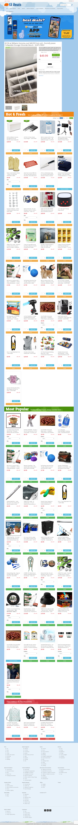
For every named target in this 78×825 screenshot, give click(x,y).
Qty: (40, 59)
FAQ (25, 811)
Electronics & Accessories (45, 767)
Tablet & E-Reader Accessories (48, 774)
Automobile (27, 769)
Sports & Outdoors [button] (30, 8)
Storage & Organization (47, 756)
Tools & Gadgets (63, 754)
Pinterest (50, 810)
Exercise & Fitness (10, 771)
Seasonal (24, 792)
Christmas (27, 798)
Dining (61, 750)
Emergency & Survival (29, 774)
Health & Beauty (25, 782)
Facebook (45, 810)
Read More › (41, 75)
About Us (8, 811)
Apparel (8, 757)
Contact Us (9, 812)
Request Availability (64, 189)
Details (13, 153)
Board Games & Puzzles (65, 769)
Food (61, 748)
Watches (26, 748)
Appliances (62, 751)
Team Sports (9, 769)
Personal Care (27, 784)
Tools (26, 778)
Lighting (43, 753)
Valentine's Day (28, 797)
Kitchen (59, 746)
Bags (26, 756)
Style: (8, 436)
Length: (8, 615)
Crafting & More (45, 760)
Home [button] (19, 8)
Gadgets (44, 775)
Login (5, 1)
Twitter (48, 810)
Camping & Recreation (11, 775)
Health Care (27, 785)
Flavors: (42, 323)
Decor (43, 750)
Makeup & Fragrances (29, 787)
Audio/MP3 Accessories (47, 771)
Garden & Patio (7, 782)
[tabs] (8, 108)
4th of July (27, 800)
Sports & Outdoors (8, 767)
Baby (8, 795)
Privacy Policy (27, 812)
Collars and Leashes (11, 754)
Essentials (44, 763)
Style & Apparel (25, 746)
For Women (27, 751)
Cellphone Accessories (46, 769)
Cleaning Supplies (28, 780)
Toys (8, 751)
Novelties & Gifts (63, 772)
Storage (61, 753)
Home (41, 746)
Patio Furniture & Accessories (12, 787)
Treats (8, 753)
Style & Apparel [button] (13, 8)
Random (67, 118)
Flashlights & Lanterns (29, 772)
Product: (25, 651)
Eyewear (26, 757)
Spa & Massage (28, 788)
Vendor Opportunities (11, 814)
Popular (57, 118)
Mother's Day (27, 802)
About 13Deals (7, 809)
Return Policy (27, 814)
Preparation (62, 757)
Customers (24, 809)
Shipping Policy (27, 815)
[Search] (72, 5)
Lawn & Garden (10, 785)
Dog (7, 750)
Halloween (27, 794)
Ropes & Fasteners (28, 775)
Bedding (8, 759)
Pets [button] (7, 8)
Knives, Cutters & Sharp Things (31, 777)
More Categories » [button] (9, 11)
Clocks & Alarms (45, 751)
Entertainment (45, 778)
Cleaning (44, 765)
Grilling (8, 784)
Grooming (9, 756)
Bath (43, 759)
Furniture (44, 748)
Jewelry (26, 753)
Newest (61, 118)
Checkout (71, 1)
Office (41, 782)
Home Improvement (46, 757)
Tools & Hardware (26, 767)
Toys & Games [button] (60, 8)
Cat (7, 748)
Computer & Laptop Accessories (48, 772)
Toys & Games (61, 767)
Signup (8, 1)
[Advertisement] (69, 60)
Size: (8, 179)
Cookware (62, 756)
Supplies (44, 785)
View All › (71, 118)
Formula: (60, 651)
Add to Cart (56, 55)
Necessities (44, 777)
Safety (43, 762)
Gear (8, 772)
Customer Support (28, 817)
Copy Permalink (50, 67)
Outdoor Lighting (10, 790)
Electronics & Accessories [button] (50, 8)
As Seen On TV (43, 792)
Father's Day (27, 803)
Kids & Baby (6, 792)
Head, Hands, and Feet (29, 754)
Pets (5, 746)
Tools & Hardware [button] (39, 8)
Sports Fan (9, 774)
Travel (59, 782)
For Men (26, 750)
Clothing (26, 759)
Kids (25, 760)
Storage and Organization (30, 771)
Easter (26, 795)
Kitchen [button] (23, 8)
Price (64, 118)
